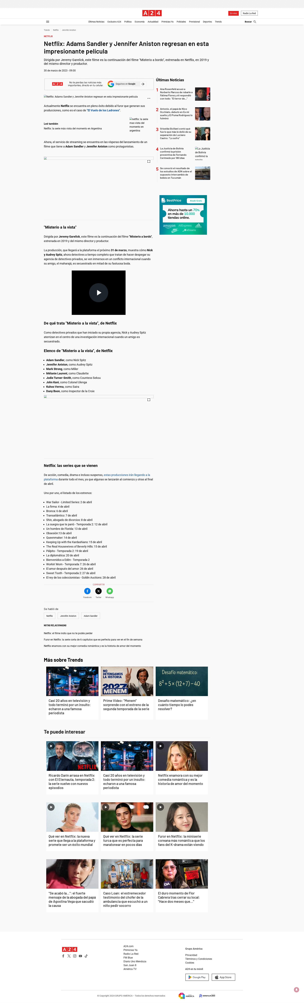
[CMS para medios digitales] (204, 996)
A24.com (128, 946)
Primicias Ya (168, 21)
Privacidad (191, 955)
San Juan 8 (130, 965)
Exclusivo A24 (114, 21)
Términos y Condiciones (198, 958)
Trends (218, 21)
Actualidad (153, 21)
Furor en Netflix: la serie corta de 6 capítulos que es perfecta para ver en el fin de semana (93, 639)
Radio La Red (249, 13)
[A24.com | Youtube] (80, 956)
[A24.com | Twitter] (69, 956)
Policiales (181, 21)
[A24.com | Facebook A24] (63, 956)
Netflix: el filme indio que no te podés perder (68, 633)
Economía (140, 21)
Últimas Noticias (96, 21)
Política (128, 21)
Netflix (56, 30)
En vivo (233, 13)
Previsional (194, 21)
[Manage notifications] (296, 989)
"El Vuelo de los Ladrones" (103, 110)
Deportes (207, 21)
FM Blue (128, 957)
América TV (130, 969)
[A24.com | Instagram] (74, 956)
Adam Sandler (91, 616)
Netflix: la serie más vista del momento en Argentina (73, 128)
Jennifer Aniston (69, 30)
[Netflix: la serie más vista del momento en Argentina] (141, 125)
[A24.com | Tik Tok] (86, 956)
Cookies (189, 962)
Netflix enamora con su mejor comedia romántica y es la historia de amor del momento (92, 645)
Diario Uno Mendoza (135, 961)
